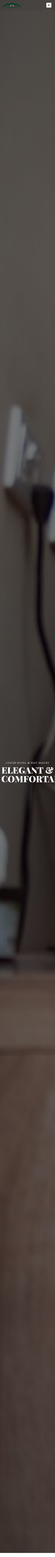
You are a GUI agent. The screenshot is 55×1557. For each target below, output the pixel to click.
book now (27, 791)
